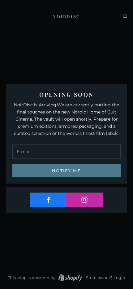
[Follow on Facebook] (48, 200)
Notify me (66, 170)
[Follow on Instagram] (84, 200)
